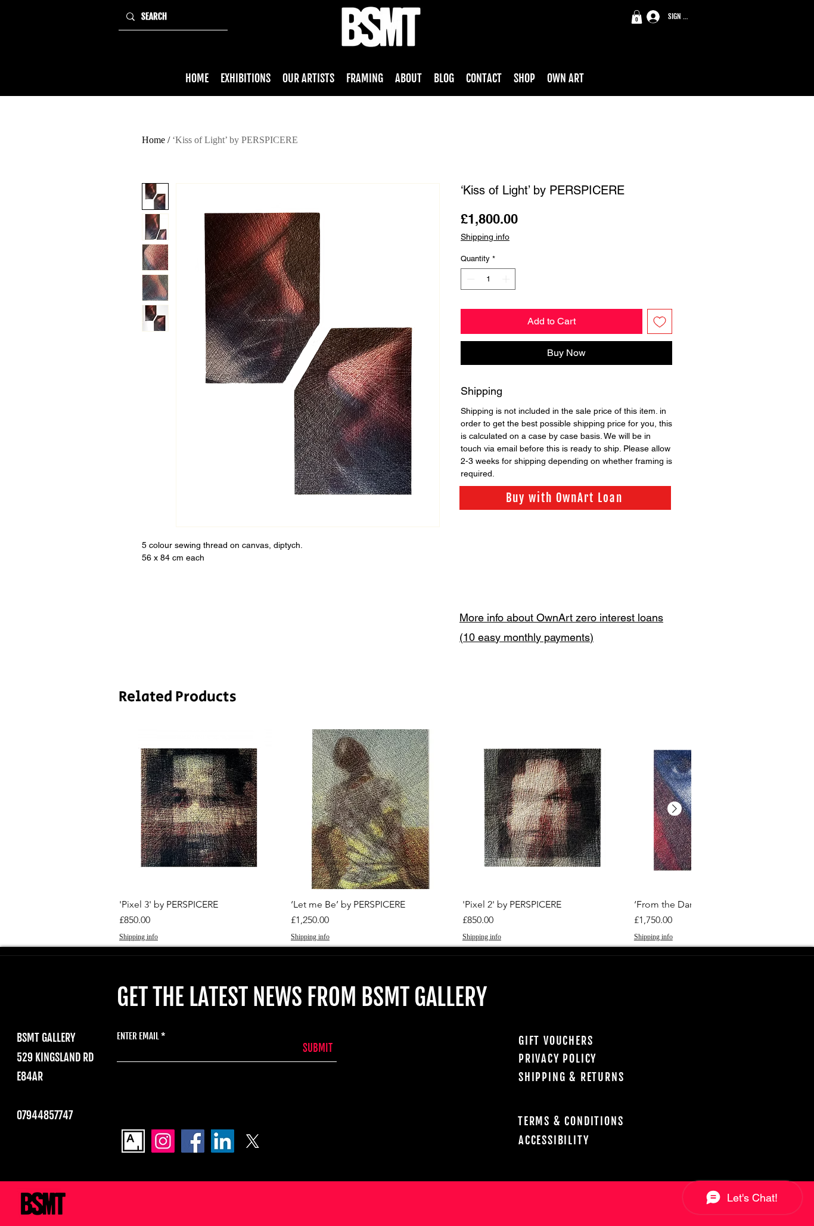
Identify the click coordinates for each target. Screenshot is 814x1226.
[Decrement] (469, 279)
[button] (636, 17)
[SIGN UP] (649, 17)
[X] (252, 1141)
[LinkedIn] (222, 1141)
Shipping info (485, 237)
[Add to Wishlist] (659, 321)
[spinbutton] (488, 279)
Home (153, 140)
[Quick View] (199, 809)
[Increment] (507, 279)
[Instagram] (163, 1141)
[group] (405, 836)
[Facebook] (192, 1141)
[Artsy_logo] (133, 1141)
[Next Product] (674, 808)
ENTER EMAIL (138, 1036)
